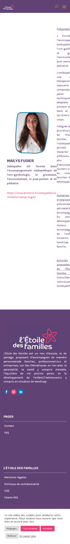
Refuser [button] (12, 535)
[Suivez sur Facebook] (6, 392)
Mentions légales (15, 477)
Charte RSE (11, 497)
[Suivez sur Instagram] (14, 392)
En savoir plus (27, 536)
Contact (9, 425)
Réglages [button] (12, 528)
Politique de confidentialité (21, 484)
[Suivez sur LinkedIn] (21, 392)
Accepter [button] (47, 528)
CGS (6, 490)
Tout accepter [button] (30, 528)
